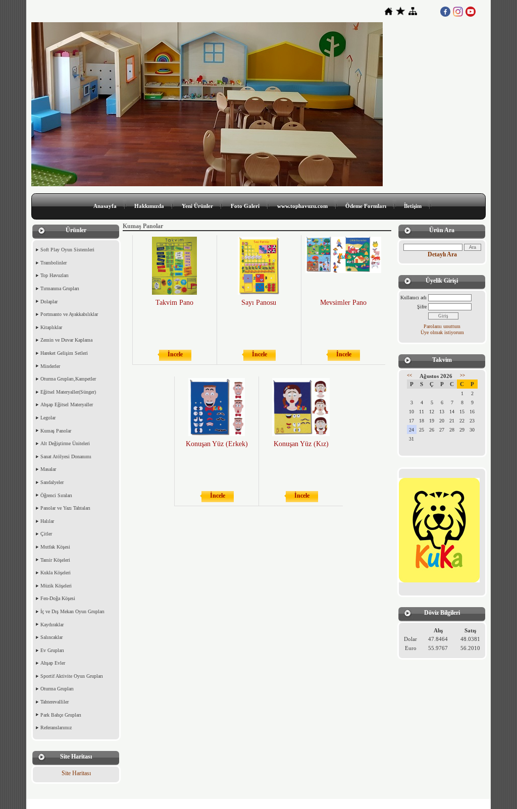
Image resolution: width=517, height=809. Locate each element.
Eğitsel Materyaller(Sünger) (68, 392)
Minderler (50, 366)
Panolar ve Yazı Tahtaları (65, 508)
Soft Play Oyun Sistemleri (67, 249)
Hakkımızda (149, 206)
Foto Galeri (245, 206)
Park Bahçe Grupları (60, 715)
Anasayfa (105, 206)
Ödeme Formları (365, 206)
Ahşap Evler (52, 663)
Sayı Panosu (258, 302)
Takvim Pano (174, 302)
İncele (175, 354)
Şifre (422, 306)
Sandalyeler (52, 482)
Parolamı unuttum (442, 326)
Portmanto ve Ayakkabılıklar (69, 314)
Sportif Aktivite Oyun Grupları (71, 676)
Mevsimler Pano (343, 302)
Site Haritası (76, 773)
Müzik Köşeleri (56, 585)
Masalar (48, 469)
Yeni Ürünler (197, 206)
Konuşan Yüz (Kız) (301, 444)
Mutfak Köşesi (55, 547)
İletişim (413, 206)
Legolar (48, 417)
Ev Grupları (52, 650)
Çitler (46, 533)
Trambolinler (53, 262)
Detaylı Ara (442, 254)
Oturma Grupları (57, 688)
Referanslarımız (56, 727)
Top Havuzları (54, 275)
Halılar (47, 521)
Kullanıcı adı (413, 297)
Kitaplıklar (51, 327)
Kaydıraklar (52, 624)
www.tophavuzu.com (302, 206)
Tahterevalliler (54, 702)
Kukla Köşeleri (55, 572)
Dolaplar (49, 301)
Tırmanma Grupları (59, 288)
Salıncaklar (51, 637)
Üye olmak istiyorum (442, 332)
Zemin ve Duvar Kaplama (66, 340)
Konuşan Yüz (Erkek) (217, 444)
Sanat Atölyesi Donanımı (65, 456)
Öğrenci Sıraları (56, 495)
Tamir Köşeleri (55, 560)
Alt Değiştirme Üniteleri (65, 443)
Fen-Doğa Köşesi (57, 598)
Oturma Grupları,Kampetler (68, 379)
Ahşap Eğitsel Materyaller (66, 404)
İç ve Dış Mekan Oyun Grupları (72, 611)
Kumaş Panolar (55, 431)
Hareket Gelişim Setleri (64, 353)
